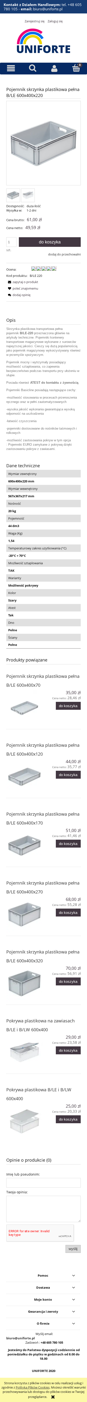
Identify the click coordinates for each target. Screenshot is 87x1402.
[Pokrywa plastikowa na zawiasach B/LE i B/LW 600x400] (25, 1052)
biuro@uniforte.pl (20, 1338)
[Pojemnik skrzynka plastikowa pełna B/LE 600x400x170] (25, 846)
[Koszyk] (76, 68)
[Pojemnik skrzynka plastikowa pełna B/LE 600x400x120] (25, 777)
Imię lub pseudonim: (23, 1174)
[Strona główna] (43, 40)
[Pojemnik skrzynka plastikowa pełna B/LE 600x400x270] (25, 915)
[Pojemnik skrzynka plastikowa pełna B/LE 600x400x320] (25, 983)
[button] (11, 68)
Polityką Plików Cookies (33, 1387)
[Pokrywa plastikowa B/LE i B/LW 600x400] (25, 1121)
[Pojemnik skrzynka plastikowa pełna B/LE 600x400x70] (25, 708)
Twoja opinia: (17, 1192)
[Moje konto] (54, 68)
